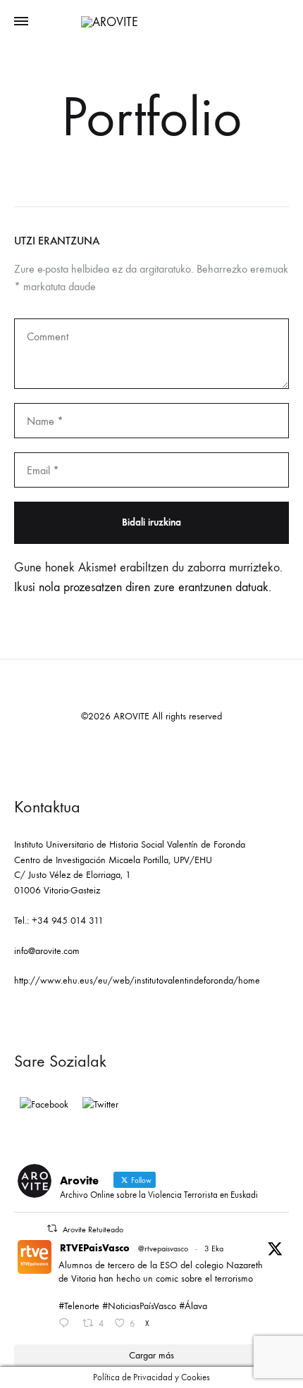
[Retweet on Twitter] (52, 1228)
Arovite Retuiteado (93, 1229)
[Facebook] (44, 1104)
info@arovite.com (47, 951)
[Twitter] (100, 1104)
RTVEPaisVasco (95, 1248)
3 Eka (213, 1248)
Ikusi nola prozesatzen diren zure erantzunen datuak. (142, 587)
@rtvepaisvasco (163, 1248)
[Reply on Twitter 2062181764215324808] (67, 1324)
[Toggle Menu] (21, 22)
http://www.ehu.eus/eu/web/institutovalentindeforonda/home (137, 980)
